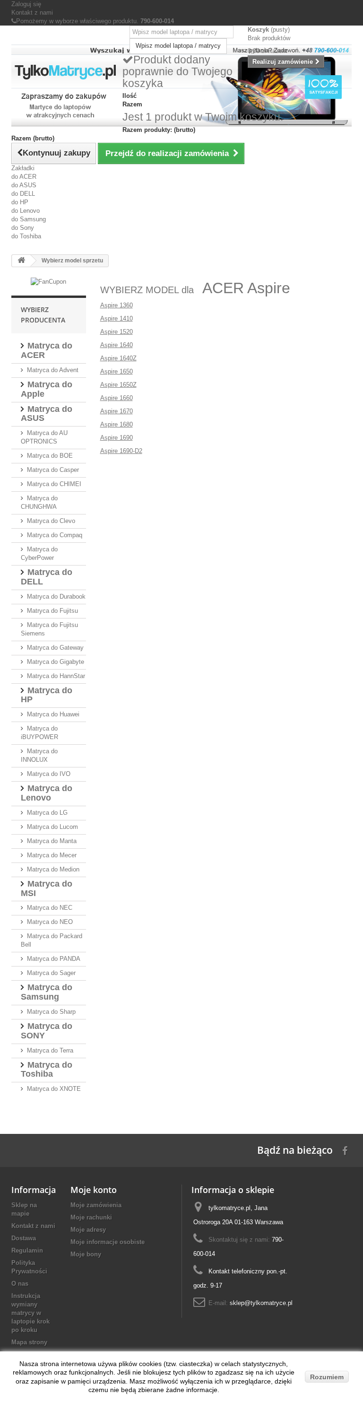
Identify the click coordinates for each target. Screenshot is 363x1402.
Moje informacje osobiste (107, 1241)
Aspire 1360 (116, 305)
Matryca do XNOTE (54, 1088)
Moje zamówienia (95, 1205)
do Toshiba (26, 236)
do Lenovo (25, 210)
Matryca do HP (46, 695)
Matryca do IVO (48, 773)
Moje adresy (88, 1229)
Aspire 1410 (116, 318)
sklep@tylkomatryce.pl (261, 1302)
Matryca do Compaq (54, 535)
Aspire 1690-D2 (121, 450)
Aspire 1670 (116, 411)
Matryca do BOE (50, 455)
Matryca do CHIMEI (54, 484)
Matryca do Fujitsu (52, 610)
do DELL (23, 193)
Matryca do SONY (46, 1030)
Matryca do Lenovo (46, 793)
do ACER (23, 176)
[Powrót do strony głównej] (21, 261)
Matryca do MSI (46, 888)
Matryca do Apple (46, 389)
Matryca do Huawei (53, 714)
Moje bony (85, 1254)
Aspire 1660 (116, 397)
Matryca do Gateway (55, 647)
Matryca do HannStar (56, 675)
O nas (19, 1283)
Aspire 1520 (116, 331)
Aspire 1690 (116, 437)
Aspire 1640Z (118, 358)
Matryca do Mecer (52, 855)
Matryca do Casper (53, 469)
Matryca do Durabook (56, 596)
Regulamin (27, 1250)
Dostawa (23, 1238)
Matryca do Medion (53, 869)
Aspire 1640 (116, 344)
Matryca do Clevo (51, 520)
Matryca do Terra (50, 1050)
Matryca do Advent (52, 370)
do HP (19, 202)
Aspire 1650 (116, 371)
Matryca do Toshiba (46, 1069)
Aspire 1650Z (118, 384)
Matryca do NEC (49, 907)
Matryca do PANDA (53, 958)
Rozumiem (327, 1377)
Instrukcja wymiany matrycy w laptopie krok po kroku (30, 1312)
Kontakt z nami (32, 12)
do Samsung (28, 219)
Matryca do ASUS (46, 413)
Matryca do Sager (51, 972)
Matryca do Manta (52, 841)
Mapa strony (29, 1342)
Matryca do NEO (50, 921)
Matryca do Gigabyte (55, 661)
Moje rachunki (91, 1217)
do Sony (22, 227)
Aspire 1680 (116, 424)
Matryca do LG (47, 812)
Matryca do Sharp (51, 1011)
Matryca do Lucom (52, 826)
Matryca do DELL (46, 576)
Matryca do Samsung (46, 992)
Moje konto (93, 1189)
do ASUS (23, 185)
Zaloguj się (26, 4)
